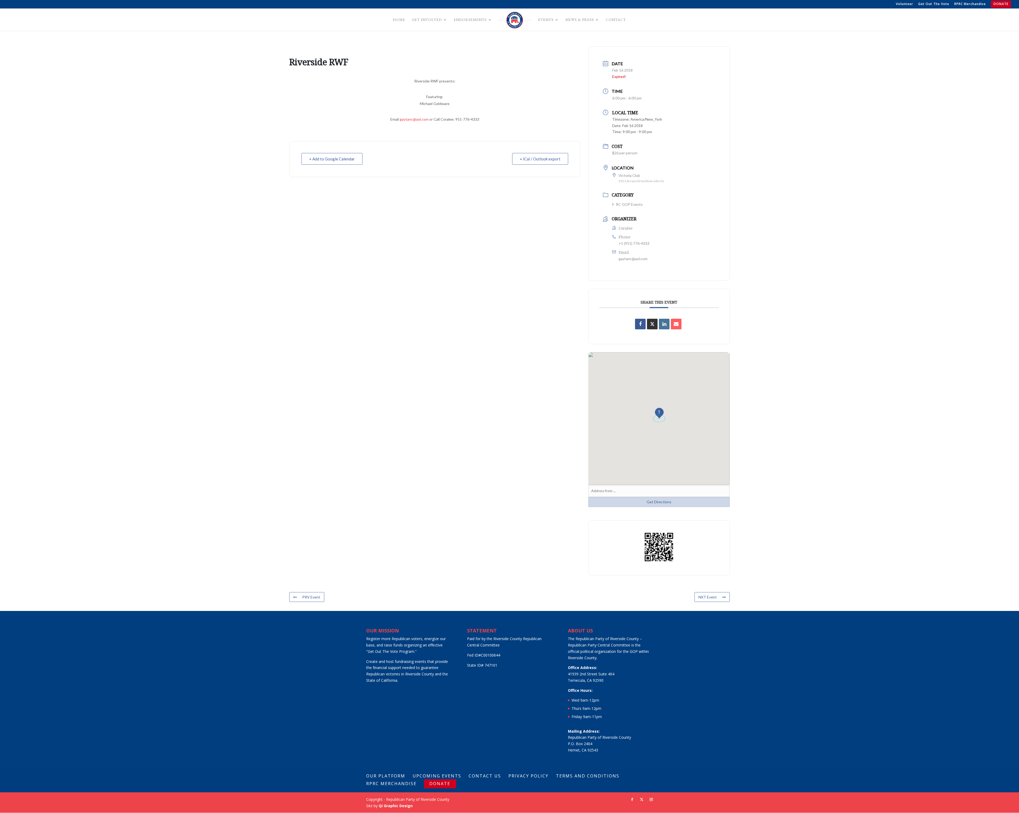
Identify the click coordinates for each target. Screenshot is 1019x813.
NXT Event (707, 597)
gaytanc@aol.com (414, 119)
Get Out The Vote (933, 4)
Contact (616, 20)
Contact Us (485, 776)
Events (546, 20)
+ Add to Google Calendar (332, 158)
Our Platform (385, 776)
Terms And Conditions (587, 776)
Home (399, 20)
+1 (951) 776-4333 (634, 243)
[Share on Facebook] (640, 324)
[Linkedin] (664, 324)
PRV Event (311, 597)
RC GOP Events (629, 204)
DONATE (1001, 4)
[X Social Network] (652, 324)
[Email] (676, 324)
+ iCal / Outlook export (540, 158)
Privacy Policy (528, 776)
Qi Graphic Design (396, 805)
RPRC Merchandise (970, 4)
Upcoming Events (437, 776)
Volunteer (904, 4)
